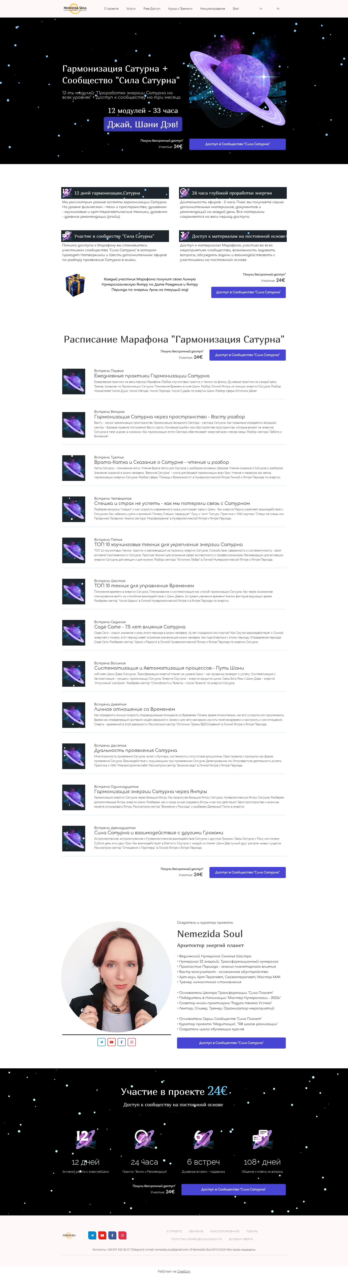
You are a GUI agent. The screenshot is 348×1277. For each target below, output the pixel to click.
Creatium (184, 1271)
